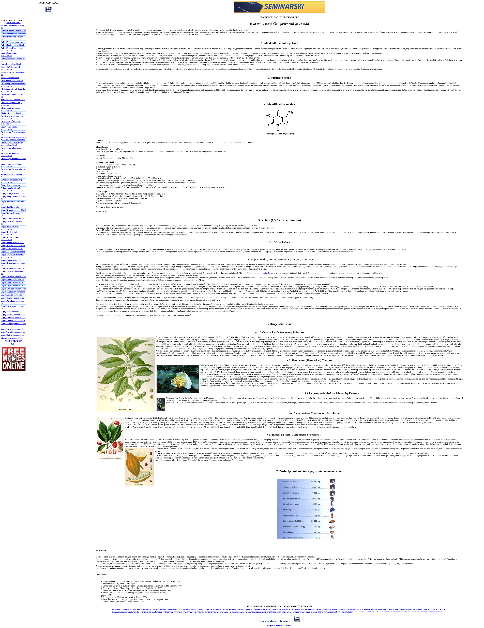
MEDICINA (159, 611)
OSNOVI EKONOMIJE (284, 611)
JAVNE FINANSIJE (371, 609)
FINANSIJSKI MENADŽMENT (281, 609)
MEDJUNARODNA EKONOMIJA (172, 611)
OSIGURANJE (296, 611)
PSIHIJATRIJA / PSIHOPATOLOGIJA (155, 612)
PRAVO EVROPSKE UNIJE (392, 611)
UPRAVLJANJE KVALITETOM (295, 612)
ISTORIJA (362, 609)
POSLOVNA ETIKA (371, 611)
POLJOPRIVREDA (342, 611)
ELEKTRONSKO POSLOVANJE (186, 609)
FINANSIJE (234, 609)
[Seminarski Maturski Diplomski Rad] (279, 12)
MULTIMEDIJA (210, 611)
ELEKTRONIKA (171, 609)
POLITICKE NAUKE (330, 611)
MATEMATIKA (151, 611)
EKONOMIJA (162, 609)
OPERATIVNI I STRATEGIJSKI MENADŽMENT (246, 611)
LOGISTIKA (431, 609)
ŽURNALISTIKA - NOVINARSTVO (342, 612)
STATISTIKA (255, 612)
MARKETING (142, 611)
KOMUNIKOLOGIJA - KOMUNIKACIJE (389, 609)
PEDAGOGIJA (319, 611)
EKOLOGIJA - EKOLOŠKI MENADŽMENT (209, 609)
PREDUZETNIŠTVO (406, 611)
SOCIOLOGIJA (191, 612)
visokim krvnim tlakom (264, 273)
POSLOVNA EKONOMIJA (356, 611)
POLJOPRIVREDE (14, 23)
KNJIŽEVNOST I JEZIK (420, 609)
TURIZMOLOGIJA (280, 612)
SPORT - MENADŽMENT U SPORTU (240, 612)
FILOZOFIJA (226, 609)
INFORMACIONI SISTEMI (329, 609)
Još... (13, 344)
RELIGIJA (183, 612)
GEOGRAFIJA (316, 609)
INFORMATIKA (342, 609)
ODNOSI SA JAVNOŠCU (223, 611)
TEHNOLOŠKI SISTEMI (267, 612)
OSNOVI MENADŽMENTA (268, 611)
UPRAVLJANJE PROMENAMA (314, 612)
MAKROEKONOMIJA (131, 611)
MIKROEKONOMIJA (199, 611)
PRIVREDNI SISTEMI (420, 611)
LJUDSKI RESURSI (118, 611)
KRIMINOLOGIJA (407, 609)
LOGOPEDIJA (440, 609)
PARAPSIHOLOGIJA (307, 611)
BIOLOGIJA (153, 609)
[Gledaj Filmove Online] (13, 371)
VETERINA (328, 612)
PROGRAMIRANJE (127, 612)
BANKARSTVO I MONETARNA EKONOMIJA (136, 609)
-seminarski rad (13, 31)
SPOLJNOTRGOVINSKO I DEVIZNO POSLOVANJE (213, 612)
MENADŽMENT (187, 611)
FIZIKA (309, 609)
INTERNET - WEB (352, 609)
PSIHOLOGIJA (138, 612)
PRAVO (380, 611)
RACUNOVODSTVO (173, 612)
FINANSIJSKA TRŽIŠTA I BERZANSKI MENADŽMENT (255, 609)
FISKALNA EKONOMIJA (299, 609)
